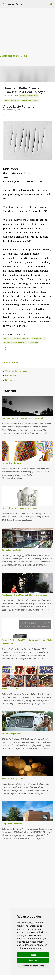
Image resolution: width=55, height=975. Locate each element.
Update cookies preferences (13, 56)
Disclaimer (10, 380)
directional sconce (30, 100)
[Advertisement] (27, 27)
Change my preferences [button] (33, 966)
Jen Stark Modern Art (11, 463)
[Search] (51, 4)
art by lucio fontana (20, 338)
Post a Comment (12, 362)
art (5, 338)
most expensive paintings (15, 342)
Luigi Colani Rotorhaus (12, 824)
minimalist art (38, 338)
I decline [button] (33, 960)
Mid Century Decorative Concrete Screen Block (22, 418)
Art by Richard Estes (10, 689)
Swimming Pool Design (12, 550)
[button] (4, 115)
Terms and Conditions (16, 371)
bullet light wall (12, 100)
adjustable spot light (29, 96)
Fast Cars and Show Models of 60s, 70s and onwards (24, 595)
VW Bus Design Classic (11, 734)
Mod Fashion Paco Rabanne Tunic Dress (19, 508)
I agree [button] (33, 955)
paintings (34, 342)
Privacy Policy (12, 375)
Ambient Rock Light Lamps (13, 779)
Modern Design (14, 4)
